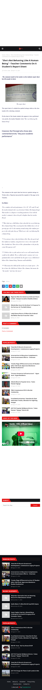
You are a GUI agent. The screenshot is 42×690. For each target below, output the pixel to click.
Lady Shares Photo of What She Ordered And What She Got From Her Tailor (24, 314)
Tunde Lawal (6, 70)
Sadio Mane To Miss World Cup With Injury (25, 604)
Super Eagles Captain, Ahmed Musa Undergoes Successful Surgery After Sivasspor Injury (23, 614)
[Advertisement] (21, 23)
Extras (8, 55)
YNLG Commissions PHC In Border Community (22, 391)
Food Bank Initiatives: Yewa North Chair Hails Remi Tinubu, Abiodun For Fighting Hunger (24, 400)
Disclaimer (22, 682)
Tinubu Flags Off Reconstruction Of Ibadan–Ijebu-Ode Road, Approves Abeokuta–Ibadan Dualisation (25, 365)
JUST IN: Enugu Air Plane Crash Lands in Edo (25, 671)
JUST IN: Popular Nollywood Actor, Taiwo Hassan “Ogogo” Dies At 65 (24, 409)
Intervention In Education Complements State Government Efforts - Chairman (24, 356)
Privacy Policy (31, 682)
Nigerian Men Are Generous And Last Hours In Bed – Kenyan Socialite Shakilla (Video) (25, 298)
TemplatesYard (26, 687)
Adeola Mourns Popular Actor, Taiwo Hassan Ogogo (23, 383)
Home (3, 55)
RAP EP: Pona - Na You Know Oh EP (22, 646)
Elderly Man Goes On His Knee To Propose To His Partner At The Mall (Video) (25, 306)
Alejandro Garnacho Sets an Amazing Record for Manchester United (23, 596)
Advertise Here (17, 684)
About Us (15, 682)
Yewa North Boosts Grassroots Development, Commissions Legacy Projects (25, 348)
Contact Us (26, 684)
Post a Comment (7, 331)
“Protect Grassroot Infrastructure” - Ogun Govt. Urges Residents (25, 374)
